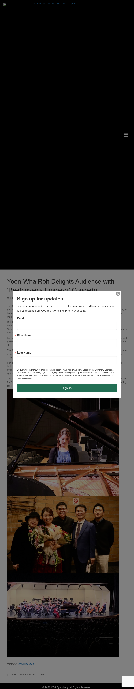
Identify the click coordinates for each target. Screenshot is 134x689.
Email (20, 318)
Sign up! (67, 388)
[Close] (118, 294)
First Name (24, 335)
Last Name (24, 352)
